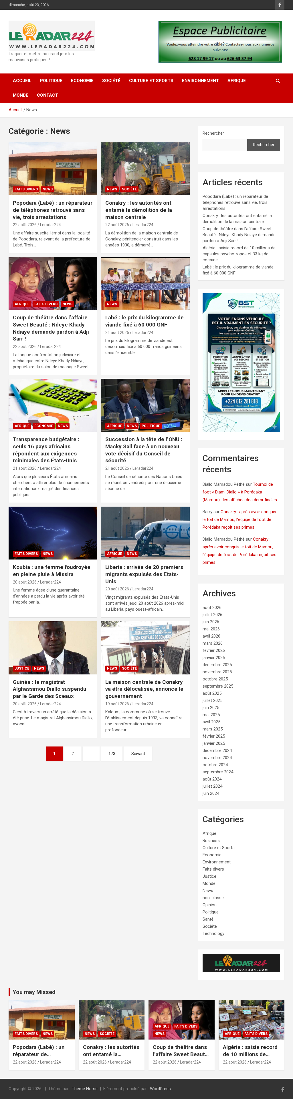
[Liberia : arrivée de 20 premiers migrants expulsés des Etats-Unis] (145, 533)
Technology (213, 933)
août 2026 (212, 607)
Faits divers (26, 189)
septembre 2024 (218, 772)
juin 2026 (211, 621)
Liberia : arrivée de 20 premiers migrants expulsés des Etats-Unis (144, 574)
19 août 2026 (117, 704)
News (48, 189)
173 (111, 753)
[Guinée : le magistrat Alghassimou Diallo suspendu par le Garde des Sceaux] (52, 647)
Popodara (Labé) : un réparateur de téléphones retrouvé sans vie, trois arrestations (52, 210)
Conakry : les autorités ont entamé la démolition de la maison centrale (138, 210)
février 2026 (214, 650)
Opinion (210, 904)
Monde (20, 95)
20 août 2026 (25, 582)
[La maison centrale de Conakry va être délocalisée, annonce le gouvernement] (145, 647)
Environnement (200, 80)
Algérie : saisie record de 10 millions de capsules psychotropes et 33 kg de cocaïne (239, 253)
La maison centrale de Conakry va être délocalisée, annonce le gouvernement (144, 689)
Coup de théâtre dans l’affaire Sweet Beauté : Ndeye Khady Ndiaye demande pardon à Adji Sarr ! (51, 328)
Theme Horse (85, 1088)
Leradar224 (50, 224)
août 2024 (212, 779)
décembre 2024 (217, 750)
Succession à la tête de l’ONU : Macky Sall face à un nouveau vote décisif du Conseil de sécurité (143, 450)
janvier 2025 (214, 743)
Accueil (22, 80)
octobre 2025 (215, 679)
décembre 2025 (217, 664)
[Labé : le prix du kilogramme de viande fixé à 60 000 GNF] (145, 283)
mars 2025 (213, 729)
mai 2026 (211, 629)
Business (211, 840)
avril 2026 (211, 636)
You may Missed (34, 992)
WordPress (160, 1088)
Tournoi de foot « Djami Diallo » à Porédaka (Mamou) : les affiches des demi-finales (240, 492)
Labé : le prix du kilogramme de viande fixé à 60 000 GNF (144, 321)
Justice (22, 668)
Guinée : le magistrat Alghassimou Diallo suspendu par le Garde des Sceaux (49, 689)
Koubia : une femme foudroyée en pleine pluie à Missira (51, 571)
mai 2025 (211, 714)
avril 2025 (211, 721)
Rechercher (213, 133)
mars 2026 (213, 643)
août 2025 (212, 693)
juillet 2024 (212, 786)
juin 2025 (211, 707)
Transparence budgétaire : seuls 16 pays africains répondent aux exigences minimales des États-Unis (46, 450)
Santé (208, 919)
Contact (47, 95)
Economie (82, 80)
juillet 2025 (212, 700)
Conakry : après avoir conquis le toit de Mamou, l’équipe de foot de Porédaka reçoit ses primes (239, 519)
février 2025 (214, 736)
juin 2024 (211, 793)
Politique (51, 80)
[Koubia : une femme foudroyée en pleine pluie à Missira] (52, 533)
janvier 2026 (214, 657)
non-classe (213, 897)
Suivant (138, 753)
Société (111, 80)
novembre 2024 (217, 757)
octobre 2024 (215, 764)
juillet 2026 (212, 614)
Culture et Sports (151, 80)
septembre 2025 (218, 686)
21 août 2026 (117, 332)
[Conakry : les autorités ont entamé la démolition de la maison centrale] (145, 169)
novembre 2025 (217, 671)
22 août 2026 (25, 224)
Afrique (236, 80)
